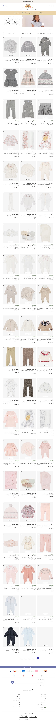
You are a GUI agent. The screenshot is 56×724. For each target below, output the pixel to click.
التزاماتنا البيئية (43, 709)
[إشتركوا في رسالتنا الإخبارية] (12, 682)
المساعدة (18, 704)
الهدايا (19, 694)
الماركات (21, 9)
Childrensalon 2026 (23, 719)
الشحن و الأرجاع (43, 694)
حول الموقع (44, 700)
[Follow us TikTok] (41, 676)
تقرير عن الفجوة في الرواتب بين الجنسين (41, 705)
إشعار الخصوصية (17, 698)
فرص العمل (18, 696)
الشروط (19, 702)
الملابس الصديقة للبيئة (27, 690)
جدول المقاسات (43, 702)
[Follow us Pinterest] (32, 676)
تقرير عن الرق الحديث (16, 706)
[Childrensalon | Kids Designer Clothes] (28, 5)
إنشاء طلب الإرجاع (43, 696)
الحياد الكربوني (43, 707)
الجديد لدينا (34, 9)
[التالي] (18, 658)
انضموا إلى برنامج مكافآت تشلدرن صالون (28, 667)
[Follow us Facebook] (14, 676)
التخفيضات (27, 9)
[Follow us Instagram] (23, 676)
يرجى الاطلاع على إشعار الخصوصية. (40, 685)
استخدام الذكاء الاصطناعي (16, 700)
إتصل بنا (45, 698)
